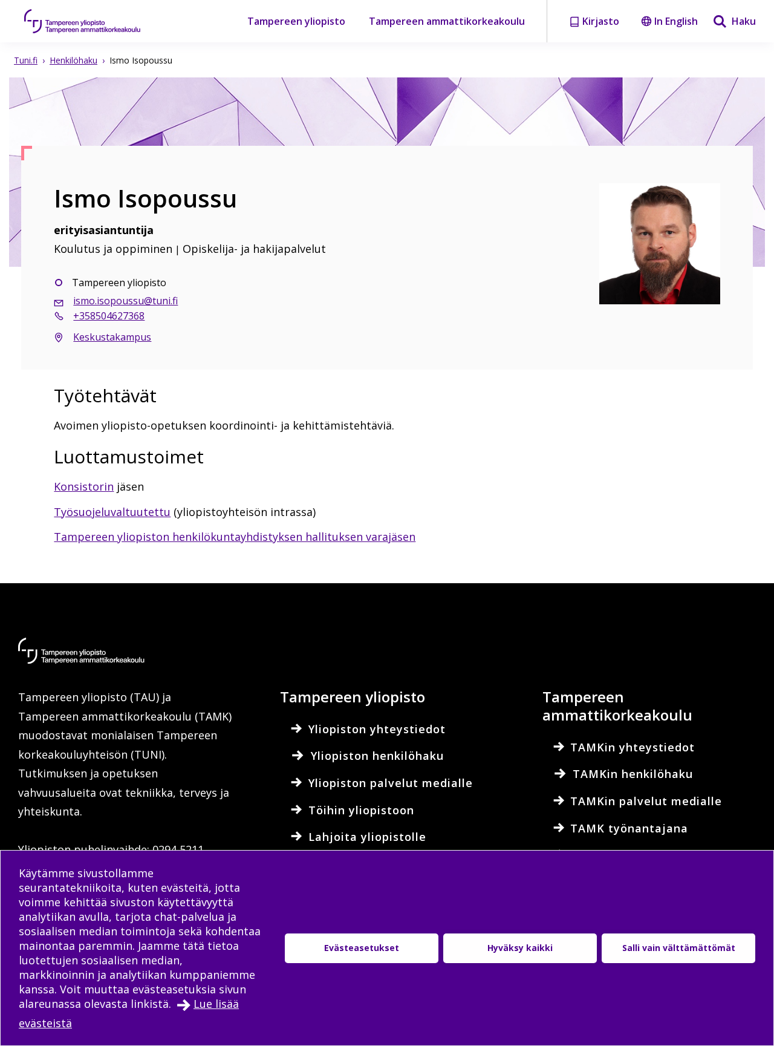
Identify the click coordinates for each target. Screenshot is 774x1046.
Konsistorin (84, 486)
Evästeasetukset (361, 947)
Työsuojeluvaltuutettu (112, 512)
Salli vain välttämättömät (678, 947)
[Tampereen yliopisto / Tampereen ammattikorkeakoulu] (93, 21)
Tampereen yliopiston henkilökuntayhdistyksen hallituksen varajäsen (234, 536)
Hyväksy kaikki (520, 947)
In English (676, 21)
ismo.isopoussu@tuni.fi (125, 300)
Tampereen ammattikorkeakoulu (447, 21)
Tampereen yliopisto (296, 21)
